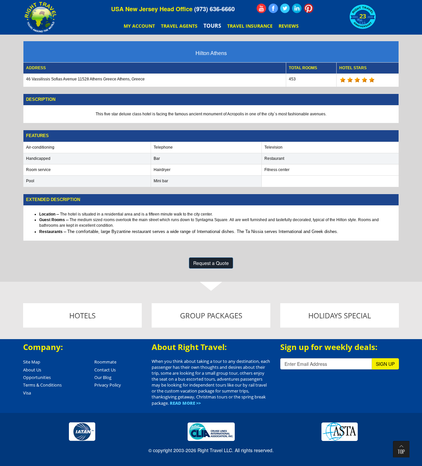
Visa (27, 393)
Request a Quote (211, 263)
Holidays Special (339, 315)
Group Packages (211, 315)
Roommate (105, 362)
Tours (212, 25)
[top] (401, 449)
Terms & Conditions (42, 385)
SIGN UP (385, 364)
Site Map (31, 362)
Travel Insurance (250, 26)
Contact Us (105, 370)
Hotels (82, 315)
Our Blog (102, 377)
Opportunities (37, 377)
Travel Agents (179, 26)
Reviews (289, 26)
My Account (139, 26)
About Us (32, 370)
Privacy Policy (107, 385)
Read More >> (185, 403)
